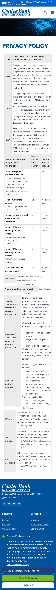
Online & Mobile (9, 529)
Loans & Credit (37, 529)
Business (6, 524)
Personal (6, 520)
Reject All (28, 585)
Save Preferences (28, 578)
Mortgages (35, 520)
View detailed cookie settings (18, 565)
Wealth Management (40, 524)
